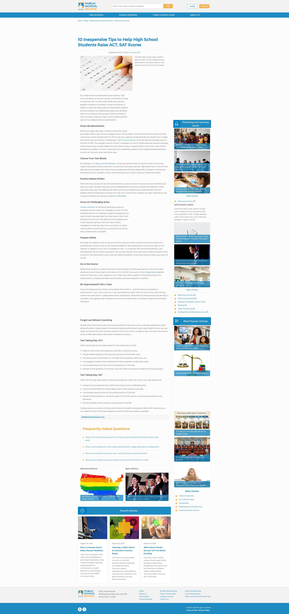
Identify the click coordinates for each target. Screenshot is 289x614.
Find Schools (144, 596)
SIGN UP (204, 6)
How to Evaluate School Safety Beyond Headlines (91, 549)
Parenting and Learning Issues (190, 506)
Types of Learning (186, 308)
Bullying (182, 305)
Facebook (84, 609)
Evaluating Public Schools (189, 510)
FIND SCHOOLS (96, 15)
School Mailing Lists (193, 594)
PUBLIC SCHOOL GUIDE (163, 15)
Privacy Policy (204, 610)
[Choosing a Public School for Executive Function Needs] (124, 528)
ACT (87, 275)
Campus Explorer (87, 207)
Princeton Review (128, 140)
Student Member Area (168, 591)
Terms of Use (191, 610)
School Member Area (193, 591)
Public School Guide (168, 594)
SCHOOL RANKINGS (128, 15)
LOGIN (192, 6)
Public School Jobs (186, 496)
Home (141, 591)
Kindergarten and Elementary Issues (193, 312)
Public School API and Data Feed (198, 596)
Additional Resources (93, 417)
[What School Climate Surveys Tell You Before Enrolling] (156, 528)
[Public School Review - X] (80, 609)
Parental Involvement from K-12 (191, 302)
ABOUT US (195, 15)
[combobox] (136, 6)
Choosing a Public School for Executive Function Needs (123, 550)
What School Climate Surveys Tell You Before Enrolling (155, 550)
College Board (150, 272)
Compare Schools (167, 596)
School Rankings (145, 599)
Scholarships (184, 503)
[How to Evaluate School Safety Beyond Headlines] (92, 528)
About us (142, 594)
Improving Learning (187, 298)
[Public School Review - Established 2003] (87, 6)
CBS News (122, 196)
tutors (151, 292)
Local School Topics (187, 499)
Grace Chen (136, 52)
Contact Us (164, 599)
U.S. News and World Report (104, 163)
